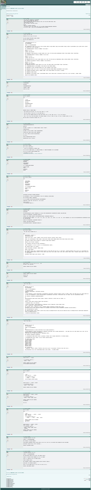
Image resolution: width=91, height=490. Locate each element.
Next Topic (16, 13)
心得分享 (16, 8)
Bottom (8, 13)
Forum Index (8, 6)
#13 (89, 282)
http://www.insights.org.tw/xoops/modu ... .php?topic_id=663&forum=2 (32, 153)
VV (6, 356)
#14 (89, 319)
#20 (89, 451)
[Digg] (10, 79)
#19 (89, 436)
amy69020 (7, 123)
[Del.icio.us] (9, 79)
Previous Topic (12, 13)
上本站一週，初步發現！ (21, 8)
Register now (2, 4)
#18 (89, 408)
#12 (89, 272)
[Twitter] (6, 79)
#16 (89, 369)
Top (7, 474)
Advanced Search (88, 479)
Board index (8, 8)
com (7, 81)
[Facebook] (7, 79)
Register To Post (88, 13)
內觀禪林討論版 (12, 8)
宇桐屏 (7, 18)
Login (5, 4)
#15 (89, 356)
